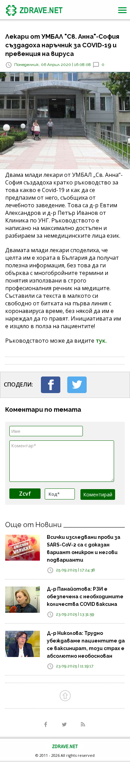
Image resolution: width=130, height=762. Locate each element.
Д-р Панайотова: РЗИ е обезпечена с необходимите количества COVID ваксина (85, 596)
